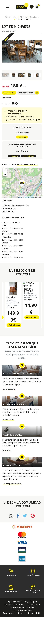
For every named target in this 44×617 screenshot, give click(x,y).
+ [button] (5, 170)
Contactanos (34, 604)
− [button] (5, 174)
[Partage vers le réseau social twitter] (16, 103)
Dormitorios (34, 17)
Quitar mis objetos (8, 420)
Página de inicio (11, 17)
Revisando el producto (28, 93)
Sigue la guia (31, 601)
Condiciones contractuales (22, 607)
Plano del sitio (34, 613)
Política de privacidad (22, 610)
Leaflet (20, 197)
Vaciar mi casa (7, 450)
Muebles (23, 17)
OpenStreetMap (29, 197)
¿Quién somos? (14, 601)
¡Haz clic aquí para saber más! (12, 484)
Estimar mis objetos (9, 389)
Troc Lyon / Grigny (27, 164)
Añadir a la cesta (14, 325)
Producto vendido (9, 93)
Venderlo (22, 137)
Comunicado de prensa (14, 604)
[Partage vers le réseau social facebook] (13, 103)
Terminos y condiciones (14, 613)
